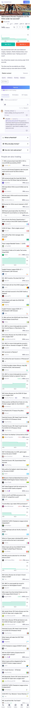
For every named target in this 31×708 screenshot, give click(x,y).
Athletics (9, 77)
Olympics (22, 77)
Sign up (26, 2)
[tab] (5, 95)
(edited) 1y (15, 119)
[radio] (17, 27)
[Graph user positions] (14, 27)
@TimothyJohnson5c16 (12, 121)
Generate (25, 73)
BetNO (22, 44)
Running (16, 77)
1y (15, 111)
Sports (4, 77)
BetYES (7, 44)
